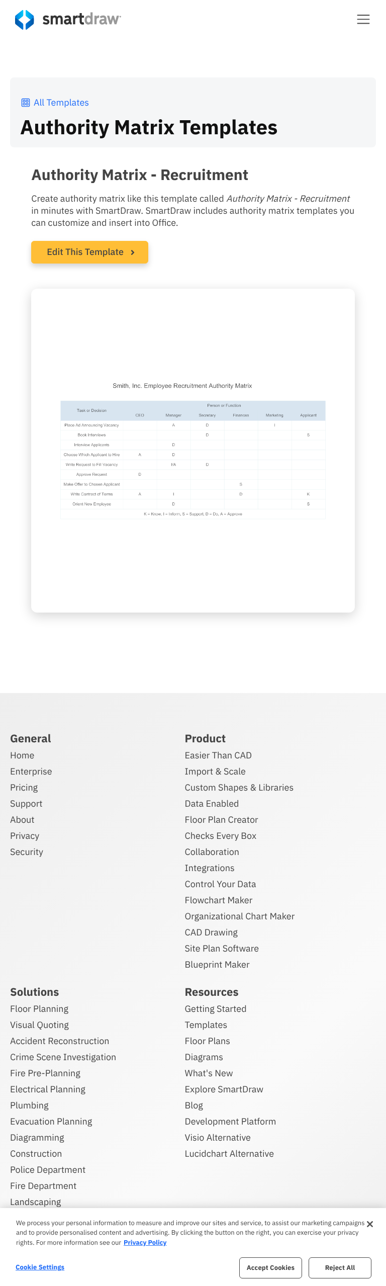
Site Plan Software (222, 948)
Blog (194, 1105)
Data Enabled (212, 803)
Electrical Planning (47, 1089)
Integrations (210, 868)
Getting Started (216, 1008)
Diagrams (204, 1057)
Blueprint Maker (217, 964)
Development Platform (230, 1121)
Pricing (24, 787)
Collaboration (212, 852)
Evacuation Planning (51, 1121)
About (22, 819)
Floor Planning (39, 1008)
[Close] (370, 1224)
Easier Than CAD (218, 755)
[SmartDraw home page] (68, 20)
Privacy (24, 835)
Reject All (340, 1267)
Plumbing (29, 1105)
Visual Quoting (39, 1025)
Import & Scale (215, 771)
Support (26, 803)
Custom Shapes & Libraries (239, 787)
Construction (36, 1153)
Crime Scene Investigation (63, 1057)
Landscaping (35, 1202)
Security (26, 852)
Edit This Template (85, 252)
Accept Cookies (271, 1267)
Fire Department (43, 1185)
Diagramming (37, 1137)
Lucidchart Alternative (229, 1153)
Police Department (47, 1169)
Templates (206, 1025)
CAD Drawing (211, 932)
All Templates (61, 102)
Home (22, 755)
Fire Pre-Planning (45, 1073)
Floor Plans (207, 1041)
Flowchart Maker (219, 900)
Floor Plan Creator (221, 819)
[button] (363, 19)
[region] (193, 1247)
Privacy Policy (145, 1242)
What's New (209, 1073)
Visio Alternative (218, 1137)
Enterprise (31, 771)
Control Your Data (220, 884)
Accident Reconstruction (60, 1041)
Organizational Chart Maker (240, 916)
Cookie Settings (40, 1267)
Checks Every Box (221, 835)
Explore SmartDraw (224, 1089)
